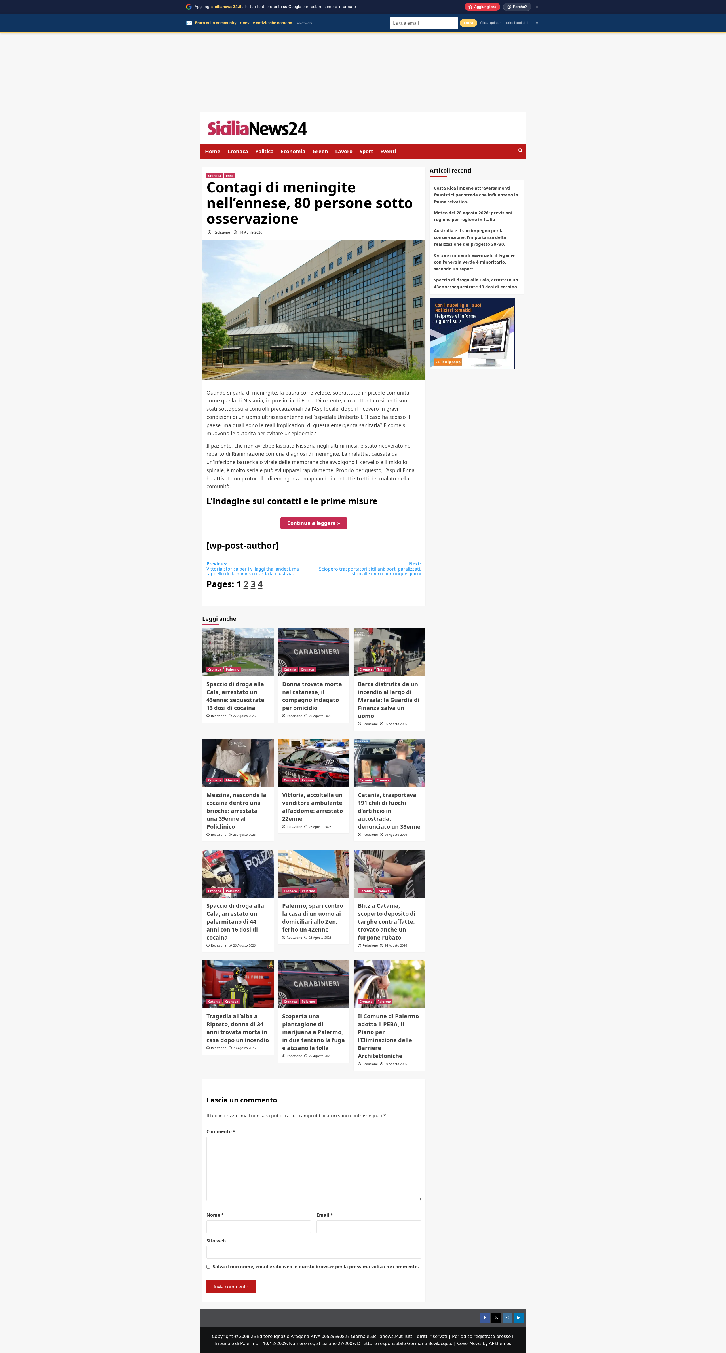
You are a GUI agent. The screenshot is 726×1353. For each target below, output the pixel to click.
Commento (220, 1131)
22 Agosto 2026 (320, 1056)
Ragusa (307, 780)
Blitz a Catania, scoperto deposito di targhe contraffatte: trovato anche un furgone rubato (386, 921)
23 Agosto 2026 (244, 1048)
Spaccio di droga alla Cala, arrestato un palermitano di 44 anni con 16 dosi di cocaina (235, 921)
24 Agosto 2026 (396, 945)
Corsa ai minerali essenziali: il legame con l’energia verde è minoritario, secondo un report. (474, 262)
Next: (370, 568)
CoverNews (469, 1343)
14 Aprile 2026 (250, 232)
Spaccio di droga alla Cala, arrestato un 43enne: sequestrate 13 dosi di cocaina (235, 696)
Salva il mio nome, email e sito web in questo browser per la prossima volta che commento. (316, 1266)
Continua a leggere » (313, 522)
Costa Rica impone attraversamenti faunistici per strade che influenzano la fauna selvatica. (476, 194)
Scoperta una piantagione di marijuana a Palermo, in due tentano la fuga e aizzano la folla (313, 1032)
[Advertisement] (363, 72)
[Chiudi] (537, 7)
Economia (293, 151)
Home (212, 151)
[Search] (520, 151)
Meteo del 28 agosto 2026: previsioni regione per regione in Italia (473, 216)
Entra (468, 22)
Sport (366, 151)
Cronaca (237, 151)
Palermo (232, 669)
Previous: (252, 568)
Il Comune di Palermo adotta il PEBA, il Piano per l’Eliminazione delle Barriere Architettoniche (388, 1036)
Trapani (383, 669)
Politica (264, 151)
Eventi (388, 151)
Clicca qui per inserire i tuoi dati (504, 23)
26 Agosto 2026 (396, 724)
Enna (230, 175)
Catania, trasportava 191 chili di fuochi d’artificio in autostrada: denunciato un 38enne (389, 810)
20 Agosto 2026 (396, 1064)
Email (324, 1215)
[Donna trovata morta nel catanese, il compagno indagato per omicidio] (313, 652)
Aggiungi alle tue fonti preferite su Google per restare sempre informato (275, 6)
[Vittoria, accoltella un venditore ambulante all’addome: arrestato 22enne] (313, 763)
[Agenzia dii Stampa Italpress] (472, 333)
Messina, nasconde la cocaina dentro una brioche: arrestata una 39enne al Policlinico (236, 810)
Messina (232, 780)
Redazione (222, 232)
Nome (215, 1215)
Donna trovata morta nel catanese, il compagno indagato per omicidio (312, 696)
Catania (290, 669)
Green (320, 151)
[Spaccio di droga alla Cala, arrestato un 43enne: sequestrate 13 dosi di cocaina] (238, 652)
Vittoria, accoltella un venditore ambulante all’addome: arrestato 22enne (312, 806)
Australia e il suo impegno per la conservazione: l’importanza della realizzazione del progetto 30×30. (470, 237)
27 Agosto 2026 (244, 716)
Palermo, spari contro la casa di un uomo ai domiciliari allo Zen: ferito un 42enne (312, 917)
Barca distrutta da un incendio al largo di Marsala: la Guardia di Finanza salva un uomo (388, 700)
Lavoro (344, 151)
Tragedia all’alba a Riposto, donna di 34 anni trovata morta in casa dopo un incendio (237, 1028)
